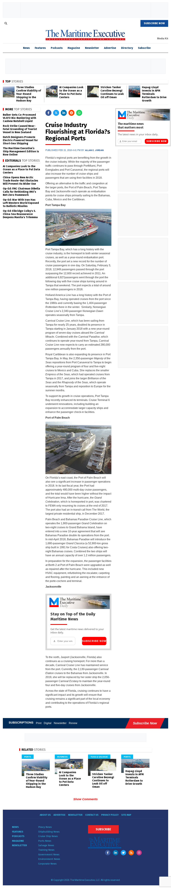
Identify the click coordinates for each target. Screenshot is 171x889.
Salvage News (46, 845)
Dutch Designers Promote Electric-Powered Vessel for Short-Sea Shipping (20, 140)
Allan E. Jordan (94, 150)
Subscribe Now (94, 641)
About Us (45, 815)
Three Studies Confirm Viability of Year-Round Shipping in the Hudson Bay (28, 94)
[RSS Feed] (131, 852)
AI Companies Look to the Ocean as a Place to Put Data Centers (71, 92)
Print (38, 723)
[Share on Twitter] (56, 113)
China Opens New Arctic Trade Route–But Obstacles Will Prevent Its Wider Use (20, 180)
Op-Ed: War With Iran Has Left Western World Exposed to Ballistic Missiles (21, 203)
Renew (73, 723)
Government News (48, 854)
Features (40, 47)
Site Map (126, 815)
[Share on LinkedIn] (64, 113)
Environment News (49, 859)
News (15, 827)
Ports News (44, 840)
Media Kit (162, 38)
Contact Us (92, 815)
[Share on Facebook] (48, 113)
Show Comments (85, 799)
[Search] (6, 24)
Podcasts (57, 47)
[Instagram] (139, 852)
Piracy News (45, 827)
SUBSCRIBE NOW (154, 23)
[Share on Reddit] (71, 113)
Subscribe (144, 47)
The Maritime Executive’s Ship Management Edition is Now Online (21, 151)
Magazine (74, 47)
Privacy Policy (110, 815)
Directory (127, 47)
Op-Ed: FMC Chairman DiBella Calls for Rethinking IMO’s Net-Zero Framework (21, 191)
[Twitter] (123, 852)
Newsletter (92, 47)
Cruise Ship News (48, 836)
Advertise (110, 47)
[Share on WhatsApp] (79, 113)
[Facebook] (107, 852)
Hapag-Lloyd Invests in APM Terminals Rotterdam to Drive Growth (154, 94)
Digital (47, 723)
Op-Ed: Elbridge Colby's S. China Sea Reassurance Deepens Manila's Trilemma (20, 214)
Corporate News (47, 863)
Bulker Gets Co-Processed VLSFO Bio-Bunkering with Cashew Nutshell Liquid (19, 118)
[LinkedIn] (115, 852)
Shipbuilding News (49, 831)
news (26, 47)
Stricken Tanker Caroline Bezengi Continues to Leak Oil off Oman (112, 92)
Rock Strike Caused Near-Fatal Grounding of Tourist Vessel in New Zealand (20, 129)
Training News (46, 849)
